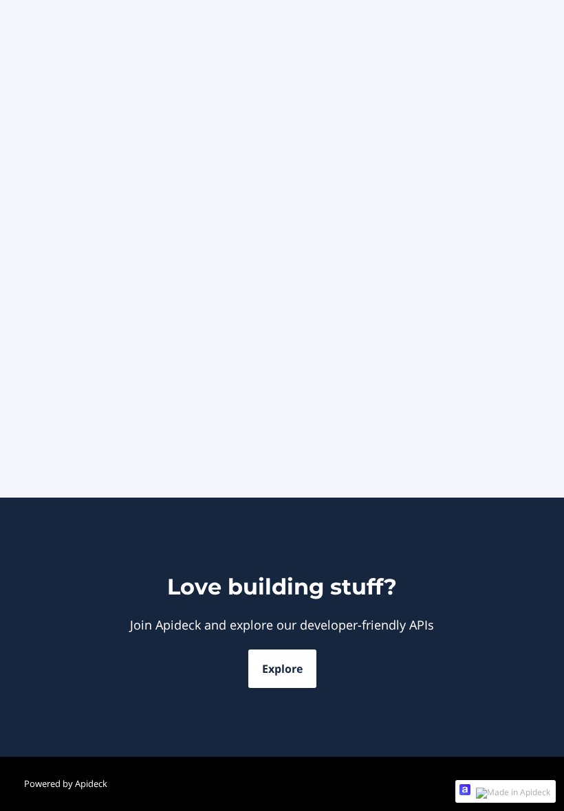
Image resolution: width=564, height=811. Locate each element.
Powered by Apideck (65, 783)
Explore (282, 668)
